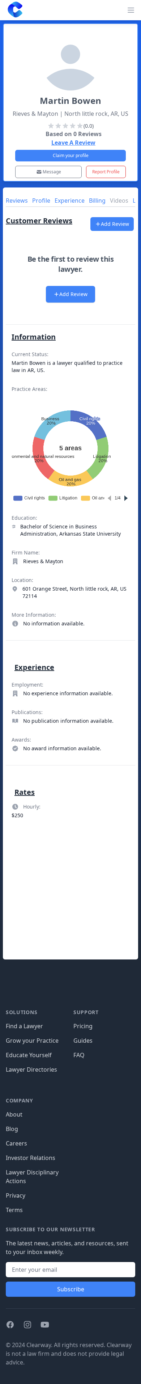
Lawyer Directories (31, 1069)
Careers (16, 1143)
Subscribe (70, 1289)
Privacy (15, 1195)
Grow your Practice (32, 1041)
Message (52, 172)
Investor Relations (30, 1158)
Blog (12, 1129)
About (14, 1114)
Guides (83, 1041)
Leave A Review (73, 143)
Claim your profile (71, 155)
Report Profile (106, 172)
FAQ (79, 1055)
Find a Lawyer (24, 1026)
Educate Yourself (29, 1055)
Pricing (83, 1026)
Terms (14, 1210)
